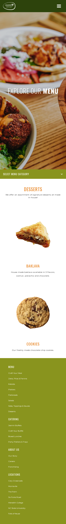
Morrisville (12, 486)
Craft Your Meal (15, 373)
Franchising (13, 467)
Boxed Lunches (14, 436)
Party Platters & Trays (18, 442)
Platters (11, 389)
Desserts (12, 411)
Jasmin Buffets (14, 425)
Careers (11, 461)
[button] (59, 6)
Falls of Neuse (14, 513)
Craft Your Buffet (15, 431)
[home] (9, 6)
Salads (11, 400)
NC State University (16, 508)
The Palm (12, 492)
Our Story (12, 456)
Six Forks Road (14, 497)
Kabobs (11, 384)
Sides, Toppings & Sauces (19, 406)
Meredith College (15, 502)
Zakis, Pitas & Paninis (17, 378)
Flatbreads (12, 395)
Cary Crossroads (15, 481)
